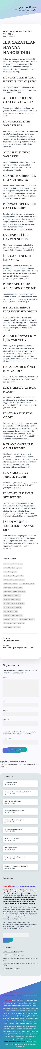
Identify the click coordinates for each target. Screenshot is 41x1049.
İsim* (4, 701)
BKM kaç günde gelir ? (11, 847)
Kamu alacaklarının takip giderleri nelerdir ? (18, 792)
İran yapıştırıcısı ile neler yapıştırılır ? (15, 857)
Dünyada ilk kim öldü (10, 584)
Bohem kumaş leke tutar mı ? (13, 829)
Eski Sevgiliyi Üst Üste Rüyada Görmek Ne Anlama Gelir (19, 958)
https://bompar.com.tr (8, 764)
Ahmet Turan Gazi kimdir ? (12, 838)
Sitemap (3, 767)
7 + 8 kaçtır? (7, 739)
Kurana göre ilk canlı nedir (12, 627)
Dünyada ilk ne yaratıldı (27, 584)
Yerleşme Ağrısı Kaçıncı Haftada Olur (18, 648)
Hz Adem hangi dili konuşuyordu (13, 603)
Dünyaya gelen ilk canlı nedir (12, 587)
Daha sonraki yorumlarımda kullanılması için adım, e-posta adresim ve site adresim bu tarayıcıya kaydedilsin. (20, 733)
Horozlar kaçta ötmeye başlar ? (14, 820)
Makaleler (12, 559)
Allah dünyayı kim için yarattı (12, 564)
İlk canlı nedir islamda (10, 611)
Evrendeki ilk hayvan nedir (12, 599)
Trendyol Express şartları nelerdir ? (15, 810)
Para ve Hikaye (27, 8)
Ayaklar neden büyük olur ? (13, 801)
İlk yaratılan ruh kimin (10, 619)
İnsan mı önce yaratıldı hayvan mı (14, 623)
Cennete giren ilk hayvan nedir (13, 576)
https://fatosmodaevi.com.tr (29, 764)
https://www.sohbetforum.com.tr (13, 762)
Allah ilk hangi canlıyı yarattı (12, 568)
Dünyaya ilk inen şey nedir (12, 595)
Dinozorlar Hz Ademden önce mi (13, 580)
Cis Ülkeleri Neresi (8, 968)
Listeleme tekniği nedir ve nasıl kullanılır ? (17, 866)
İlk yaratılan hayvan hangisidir (13, 615)
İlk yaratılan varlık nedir (27, 619)
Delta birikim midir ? (11, 782)
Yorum (4, 677)
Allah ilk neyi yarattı (10, 572)
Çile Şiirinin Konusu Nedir (10, 952)
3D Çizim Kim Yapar (11, 641)
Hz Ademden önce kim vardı (12, 607)
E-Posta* (5, 710)
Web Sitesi (6, 720)
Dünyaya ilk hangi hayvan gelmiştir (14, 591)
